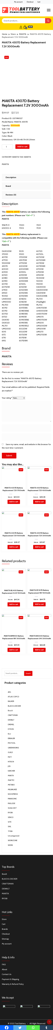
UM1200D (6, 329)
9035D (5, 296)
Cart (38, 2)
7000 (21, 225)
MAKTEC (11, 780)
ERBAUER (11, 738)
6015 (4, 331)
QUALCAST (12, 808)
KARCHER (11, 771)
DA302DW (6, 251)
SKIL (9, 826)
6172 (4, 334)
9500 (21, 254)
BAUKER (11, 701)
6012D (5, 275)
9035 (21, 251)
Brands (5, 929)
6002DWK (23, 269)
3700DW (23, 257)
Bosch (10, 710)
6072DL (39, 254)
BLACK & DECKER (14, 706)
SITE (9, 822)
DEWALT (11, 720)
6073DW (40, 263)
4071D (4, 308)
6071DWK (23, 340)
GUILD (10, 752)
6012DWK (23, 290)
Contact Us (6, 974)
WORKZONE (12, 840)
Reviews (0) (11, 195)
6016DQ (22, 299)
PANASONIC (12, 799)
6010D (5, 272)
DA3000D (41, 287)
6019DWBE (24, 320)
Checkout (30, 2)
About (4, 969)
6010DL (22, 272)
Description (11, 177)
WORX (10, 845)
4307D (5, 266)
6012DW (23, 287)
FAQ (4, 964)
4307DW (23, 260)
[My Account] (21, 26)
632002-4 (6, 228)
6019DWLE (24, 326)
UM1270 (39, 331)
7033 (38, 228)
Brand (8, 186)
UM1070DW (41, 320)
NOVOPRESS (13, 794)
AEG (9, 692)
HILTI (10, 757)
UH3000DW (41, 311)
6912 (4, 340)
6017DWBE (24, 305)
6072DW (40, 257)
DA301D (5, 320)
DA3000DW (42, 290)
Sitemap (5, 939)
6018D (5, 278)
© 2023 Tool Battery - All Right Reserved (26, 1023)
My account (18, 2)
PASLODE (11, 803)
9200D (39, 281)
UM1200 (40, 323)
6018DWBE (24, 311)
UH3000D (6, 299)
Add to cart (22, 146)
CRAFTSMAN (13, 715)
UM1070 (40, 317)
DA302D (6, 323)
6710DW (40, 272)
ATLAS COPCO (13, 697)
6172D (4, 317)
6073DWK (40, 266)
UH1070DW (41, 308)
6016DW (23, 302)
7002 (21, 228)
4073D (5, 257)
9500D (39, 284)
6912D (4, 293)
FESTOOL (11, 743)
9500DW (6, 263)
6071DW (22, 337)
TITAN (10, 831)
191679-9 (5, 225)
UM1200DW (41, 326)
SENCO (10, 817)
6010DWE (23, 278)
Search (28, 673)
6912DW (40, 275)
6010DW (23, 275)
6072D (39, 251)
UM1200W (41, 329)
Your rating (7, 398)
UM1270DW (41, 334)
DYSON (11, 729)
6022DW (23, 329)
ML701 (4, 326)
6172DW (40, 269)
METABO (11, 785)
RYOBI (10, 812)
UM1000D (6, 302)
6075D (5, 314)
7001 (38, 225)
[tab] (26, 177)
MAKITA (15, 157)
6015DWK (23, 296)
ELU (9, 734)
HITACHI (11, 762)
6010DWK (23, 281)
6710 (4, 337)
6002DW (23, 266)
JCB (9, 766)
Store (4, 919)
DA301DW (40, 293)
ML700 (5, 305)
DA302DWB (41, 296)
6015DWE (23, 293)
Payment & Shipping (10, 979)
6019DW (23, 317)
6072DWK (40, 260)
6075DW (6, 287)
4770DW (23, 263)
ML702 (39, 305)
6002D (5, 269)
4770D (5, 260)
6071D (4, 311)
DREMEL (11, 724)
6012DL (22, 284)
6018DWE (23, 314)
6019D (5, 281)
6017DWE (23, 308)
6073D (5, 284)
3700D (5, 254)
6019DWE (23, 323)
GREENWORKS (13, 748)
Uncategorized (13, 836)
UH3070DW (41, 314)
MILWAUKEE (12, 789)
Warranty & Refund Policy (13, 984)
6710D (4, 290)
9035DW (40, 278)
